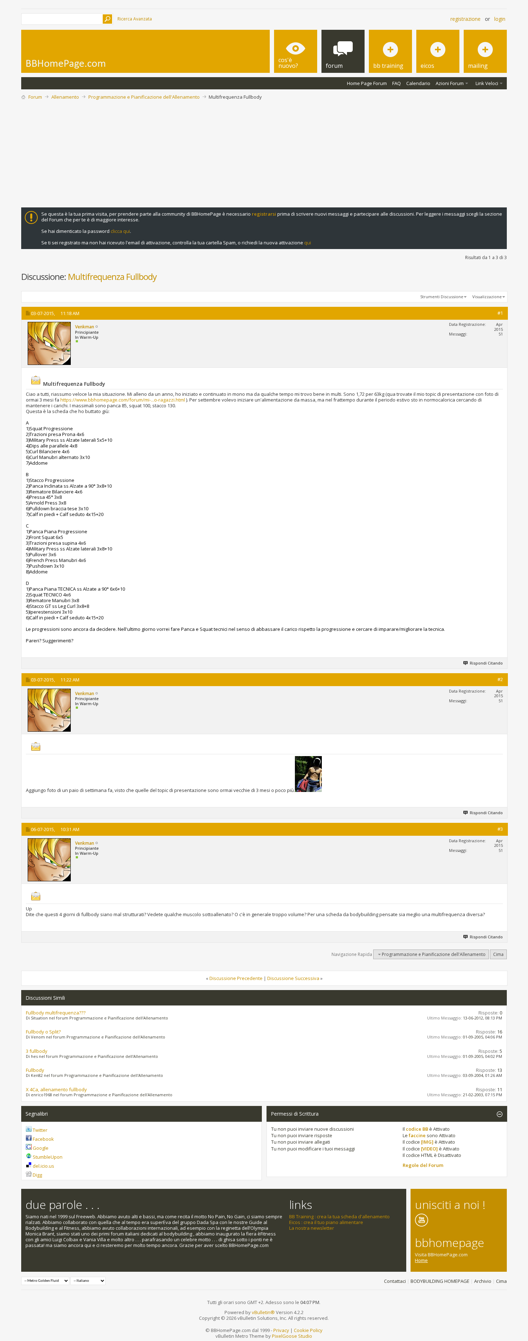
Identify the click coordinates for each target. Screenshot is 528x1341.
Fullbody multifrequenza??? (55, 1012)
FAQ (396, 83)
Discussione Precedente (236, 978)
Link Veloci (487, 83)
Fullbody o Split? (43, 1031)
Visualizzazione (487, 296)
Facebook (43, 1139)
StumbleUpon (47, 1157)
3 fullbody (36, 1051)
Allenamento (65, 97)
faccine (417, 1135)
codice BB (417, 1129)
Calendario (418, 83)
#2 (500, 679)
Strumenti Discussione (441, 296)
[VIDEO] (429, 1148)
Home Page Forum (367, 83)
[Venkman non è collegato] (49, 343)
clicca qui (120, 231)
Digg (37, 1175)
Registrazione (465, 18)
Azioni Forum (450, 83)
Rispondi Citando (486, 663)
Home (421, 1260)
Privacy (281, 1330)
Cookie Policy (308, 1330)
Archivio (482, 1281)
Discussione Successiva (293, 978)
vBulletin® (263, 1312)
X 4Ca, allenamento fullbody (56, 1089)
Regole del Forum (423, 1165)
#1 (500, 313)
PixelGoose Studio (292, 1336)
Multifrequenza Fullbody (112, 276)
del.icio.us (43, 1166)
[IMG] (427, 1142)
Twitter (40, 1130)
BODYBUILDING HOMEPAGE (440, 1281)
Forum (35, 97)
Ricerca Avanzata (134, 19)
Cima (498, 954)
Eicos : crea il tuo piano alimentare (326, 1222)
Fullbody (35, 1070)
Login (499, 18)
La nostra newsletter (311, 1228)
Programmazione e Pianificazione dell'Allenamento (144, 97)
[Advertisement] (264, 153)
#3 (500, 829)
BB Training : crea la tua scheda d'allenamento (339, 1216)
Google (40, 1148)
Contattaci (395, 1281)
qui (307, 242)
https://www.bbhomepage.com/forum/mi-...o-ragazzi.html (122, 400)
